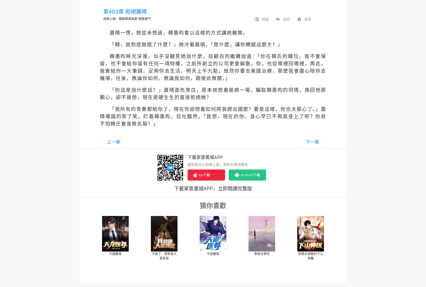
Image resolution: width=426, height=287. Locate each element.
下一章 (312, 142)
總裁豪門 (144, 18)
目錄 (265, 19)
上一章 (113, 142)
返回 (286, 19)
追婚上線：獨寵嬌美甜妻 (120, 18)
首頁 (307, 19)
